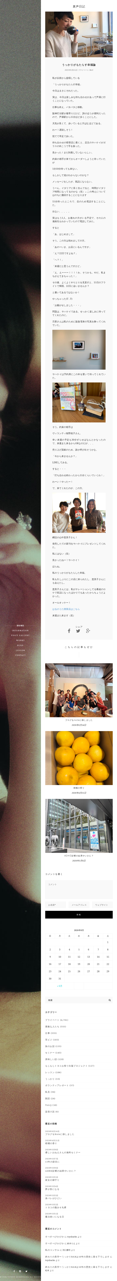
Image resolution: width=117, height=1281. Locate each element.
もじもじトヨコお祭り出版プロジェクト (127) (69, 1065)
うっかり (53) (52, 1078)
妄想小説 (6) (52, 1111)
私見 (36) (50, 1091)
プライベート (83, 70)
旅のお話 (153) (53, 1046)
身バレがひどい (53, 1197)
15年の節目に (52, 1160)
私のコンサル (52, 1249)
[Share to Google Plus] (88, 631)
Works (20, 640)
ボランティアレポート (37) (59, 1085)
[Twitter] (26, 1271)
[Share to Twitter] (78, 631)
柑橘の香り (78, 788)
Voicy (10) (51, 1105)
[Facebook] (14, 1271)
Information (20, 630)
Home (20, 625)
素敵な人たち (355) (55, 1026)
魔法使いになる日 (54, 1215)
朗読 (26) (50, 1098)
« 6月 (59, 985)
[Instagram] (20, 1271)
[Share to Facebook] (69, 631)
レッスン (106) (53, 1072)
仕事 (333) (51, 1033)
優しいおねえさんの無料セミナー (63, 1151)
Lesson (20, 650)
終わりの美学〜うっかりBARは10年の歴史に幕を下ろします (77, 1256)
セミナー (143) (53, 1052)
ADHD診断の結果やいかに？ (79, 855)
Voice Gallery (20, 635)
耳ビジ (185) (52, 1039)
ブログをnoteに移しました (79, 720)
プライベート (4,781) (56, 1019)
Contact (20, 655)
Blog (20, 645)
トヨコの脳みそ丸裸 (55, 1206)
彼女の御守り (52, 1178)
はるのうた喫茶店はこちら (66, 609)
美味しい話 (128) (54, 1059)
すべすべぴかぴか (54, 1236)
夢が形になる (52, 1187)
